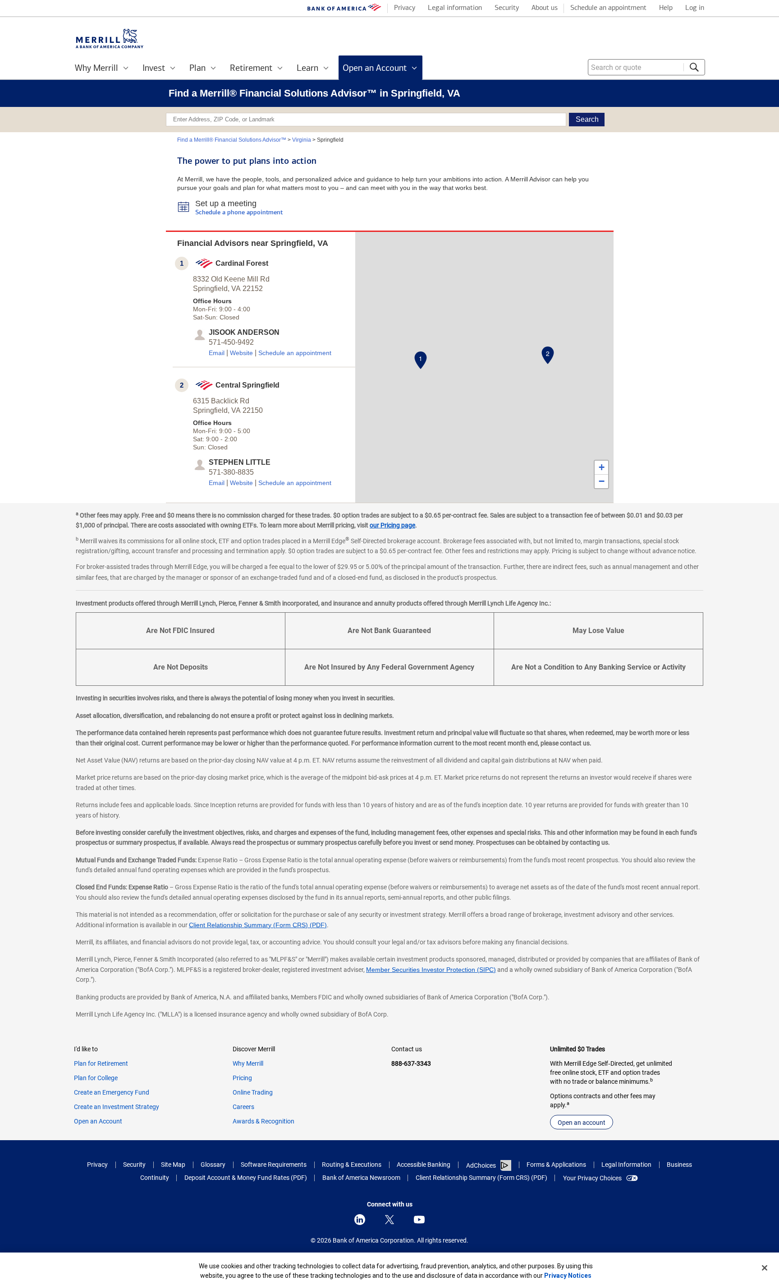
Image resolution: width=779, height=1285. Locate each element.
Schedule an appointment (294, 352)
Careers (243, 1106)
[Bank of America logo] (344, 9)
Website (241, 352)
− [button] (602, 481)
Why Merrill (248, 1063)
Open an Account (98, 1121)
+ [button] (602, 467)
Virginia (301, 140)
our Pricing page (392, 525)
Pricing (242, 1078)
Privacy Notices (567, 1275)
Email (217, 352)
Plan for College (96, 1078)
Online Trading (253, 1092)
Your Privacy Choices (592, 1178)
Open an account (581, 1122)
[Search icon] (694, 67)
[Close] (764, 1268)
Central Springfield (247, 385)
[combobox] (646, 67)
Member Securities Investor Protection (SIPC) (431, 969)
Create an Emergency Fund (111, 1092)
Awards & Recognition (263, 1121)
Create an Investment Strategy (116, 1106)
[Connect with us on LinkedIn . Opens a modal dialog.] (359, 1219)
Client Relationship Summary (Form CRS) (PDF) (258, 925)
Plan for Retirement (101, 1063)
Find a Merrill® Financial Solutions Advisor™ (231, 140)
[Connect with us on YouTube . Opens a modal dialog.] (419, 1219)
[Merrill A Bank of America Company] (109, 38)
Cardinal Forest (241, 263)
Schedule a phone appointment (239, 212)
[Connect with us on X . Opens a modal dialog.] (389, 1219)
